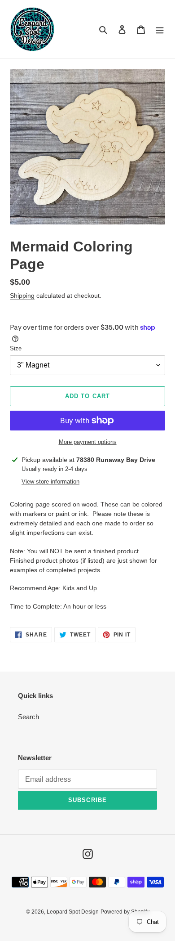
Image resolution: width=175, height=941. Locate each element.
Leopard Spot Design (73, 912)
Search (28, 717)
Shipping (22, 295)
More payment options (88, 442)
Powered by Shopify (125, 912)
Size (16, 348)
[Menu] (159, 29)
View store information (50, 481)
